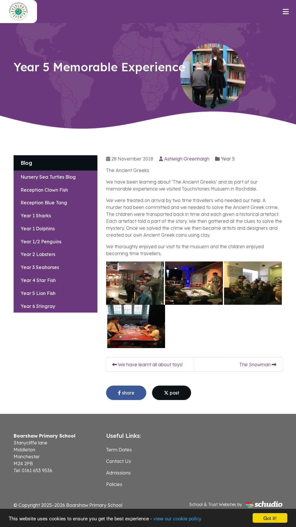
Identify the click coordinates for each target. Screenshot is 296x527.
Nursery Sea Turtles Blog (48, 177)
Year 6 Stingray (38, 306)
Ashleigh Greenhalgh (186, 159)
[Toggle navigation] (285, 11)
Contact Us (118, 461)
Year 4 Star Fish (38, 280)
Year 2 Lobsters (38, 254)
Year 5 (228, 159)
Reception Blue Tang (44, 202)
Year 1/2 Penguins (41, 241)
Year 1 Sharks (36, 215)
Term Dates (119, 450)
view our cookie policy (177, 518)
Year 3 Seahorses (40, 267)
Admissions (118, 473)
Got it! (270, 518)
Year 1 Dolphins (38, 228)
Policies (114, 484)
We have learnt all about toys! (150, 364)
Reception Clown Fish (44, 190)
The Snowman (255, 364)
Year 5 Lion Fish (38, 293)
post (174, 393)
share (127, 393)
